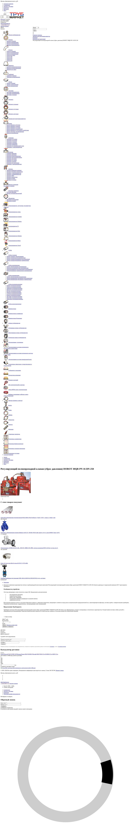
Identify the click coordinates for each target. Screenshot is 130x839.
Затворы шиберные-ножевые (14, 170)
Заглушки (10, 90)
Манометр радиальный (12, 199)
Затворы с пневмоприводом (14, 174)
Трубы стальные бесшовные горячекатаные (18, 260)
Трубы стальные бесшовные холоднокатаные (18, 259)
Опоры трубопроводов (14, 323)
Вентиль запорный (13, 184)
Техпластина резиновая (14, 375)
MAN (38, 654)
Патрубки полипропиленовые (14, 297)
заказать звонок (5, 26)
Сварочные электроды (14, 434)
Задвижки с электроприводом (14, 147)
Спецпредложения (8, 3)
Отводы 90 (9, 56)
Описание (6, 582)
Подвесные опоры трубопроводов (17, 337)
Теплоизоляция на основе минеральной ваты (20, 359)
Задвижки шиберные (12, 144)
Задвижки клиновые (12, 143)
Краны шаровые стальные (13, 126)
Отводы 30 (9, 60)
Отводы (10, 50)
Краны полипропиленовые (14, 295)
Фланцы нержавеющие (12, 42)
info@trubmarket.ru (5, 23)
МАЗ (26, 654)
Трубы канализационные (14, 304)
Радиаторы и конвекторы (14, 439)
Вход (5, 10)
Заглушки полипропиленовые (14, 296)
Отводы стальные (11, 51)
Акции (5, 457)
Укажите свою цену (6, 640)
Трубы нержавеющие (13, 275)
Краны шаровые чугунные (13, 127)
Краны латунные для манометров (15, 131)
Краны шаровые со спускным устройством (18, 130)
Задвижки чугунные (12, 139)
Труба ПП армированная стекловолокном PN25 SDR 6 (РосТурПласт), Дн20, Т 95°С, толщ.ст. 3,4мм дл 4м (28, 517)
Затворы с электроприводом (14, 173)
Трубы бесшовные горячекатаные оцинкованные (19, 270)
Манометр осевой (11, 201)
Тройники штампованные (13, 77)
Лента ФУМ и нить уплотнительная (17, 389)
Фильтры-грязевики (13, 190)
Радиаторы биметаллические (15, 443)
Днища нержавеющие (12, 86)
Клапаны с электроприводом (14, 164)
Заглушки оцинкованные (13, 93)
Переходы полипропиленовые (14, 289)
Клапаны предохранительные (14, 157)
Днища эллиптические (12, 84)
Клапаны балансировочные (14, 156)
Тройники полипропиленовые (14, 288)
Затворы (10, 169)
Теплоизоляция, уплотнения (15, 342)
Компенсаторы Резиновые (15, 318)
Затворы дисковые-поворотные (15, 171)
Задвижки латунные (12, 140)
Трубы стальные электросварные (15, 256)
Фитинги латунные (13, 114)
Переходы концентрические (14, 66)
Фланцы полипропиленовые (14, 292)
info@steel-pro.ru (5, 682)
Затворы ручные (11, 178)
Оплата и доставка (8, 6)
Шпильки (10, 429)
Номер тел (4, 704)
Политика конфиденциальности (12, 694)
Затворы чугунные (11, 179)
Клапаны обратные (11, 153)
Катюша (19, 654)
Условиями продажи (62, 646)
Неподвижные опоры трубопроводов (18, 332)
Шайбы (10, 415)
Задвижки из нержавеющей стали (15, 146)
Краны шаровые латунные (13, 125)
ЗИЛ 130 (14, 654)
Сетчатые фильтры (11, 192)
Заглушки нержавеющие (13, 92)
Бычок (23, 654)
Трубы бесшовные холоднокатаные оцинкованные (20, 269)
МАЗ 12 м (42, 654)
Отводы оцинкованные (13, 52)
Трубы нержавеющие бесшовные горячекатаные (19, 279)
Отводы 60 (9, 58)
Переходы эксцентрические (14, 68)
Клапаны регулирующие (13, 162)
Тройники (11, 74)
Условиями (52, 646)
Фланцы (10, 39)
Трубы (10, 250)
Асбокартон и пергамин (14, 370)
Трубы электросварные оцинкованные (16, 266)
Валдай (6, 654)
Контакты (6, 9)
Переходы (11, 65)
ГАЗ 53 (10, 654)
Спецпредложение (8, 454)
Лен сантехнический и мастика (16, 384)
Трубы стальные (12, 255)
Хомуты (10, 424)
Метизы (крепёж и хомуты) (15, 400)
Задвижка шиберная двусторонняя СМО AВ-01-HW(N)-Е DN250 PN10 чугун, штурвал (23, 578)
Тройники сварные (11, 75)
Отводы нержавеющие (12, 54)
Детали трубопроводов (14, 35)
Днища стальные (11, 83)
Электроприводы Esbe (14, 231)
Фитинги (10, 99)
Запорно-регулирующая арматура (17, 118)
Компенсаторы (12, 308)
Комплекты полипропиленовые (15, 299)
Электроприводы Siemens (15, 236)
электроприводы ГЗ (13, 226)
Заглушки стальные (12, 94)
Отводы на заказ (11, 55)
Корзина (3, 19)
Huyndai (34, 654)
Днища (10, 81)
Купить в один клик (12, 625)
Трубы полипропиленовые (15, 284)
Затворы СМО (10, 175)
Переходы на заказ (11, 69)
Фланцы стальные (11, 41)
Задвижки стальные (12, 141)
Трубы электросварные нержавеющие (16, 276)
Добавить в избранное (8, 626)
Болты (10, 405)
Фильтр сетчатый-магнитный (14, 193)
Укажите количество (6, 639)
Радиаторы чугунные (13, 453)
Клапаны (10, 152)
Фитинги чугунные (13, 109)
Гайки (10, 410)
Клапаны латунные (12, 158)
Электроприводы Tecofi (14, 245)
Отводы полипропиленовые (14, 287)
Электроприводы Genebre (15, 216)
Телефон (3, 642)
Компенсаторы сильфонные (15, 313)
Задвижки (11, 137)
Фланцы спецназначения (13, 45)
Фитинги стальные (13, 104)
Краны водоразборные (12, 133)
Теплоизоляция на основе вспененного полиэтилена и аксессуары (16, 348)
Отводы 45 (9, 59)
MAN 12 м (55, 654)
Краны (10, 123)
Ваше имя (4, 703)
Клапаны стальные (11, 161)
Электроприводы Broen (14, 240)
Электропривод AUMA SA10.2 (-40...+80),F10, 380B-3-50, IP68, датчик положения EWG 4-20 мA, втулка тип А (29, 548)
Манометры (11, 198)
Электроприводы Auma (14, 212)
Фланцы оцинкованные (13, 43)
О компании (7, 5)
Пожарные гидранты (9, 186)
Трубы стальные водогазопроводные (16, 257)
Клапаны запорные (11, 154)
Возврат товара (60, 670)
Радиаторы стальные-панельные (16, 448)
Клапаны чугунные (12, 160)
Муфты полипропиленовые (14, 285)
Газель (2, 654)
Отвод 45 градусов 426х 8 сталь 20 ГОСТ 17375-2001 (14, 563)
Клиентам (6, 7)
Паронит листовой (13, 380)
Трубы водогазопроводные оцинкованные (17, 268)
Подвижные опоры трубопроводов (17, 328)
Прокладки (11, 419)
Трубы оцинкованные (14, 265)
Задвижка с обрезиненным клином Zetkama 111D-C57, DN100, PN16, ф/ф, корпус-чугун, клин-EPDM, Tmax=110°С (30, 532)
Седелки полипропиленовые (14, 293)
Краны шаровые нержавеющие (15, 129)
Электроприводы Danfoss (15, 221)
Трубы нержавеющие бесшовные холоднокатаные (19, 278)
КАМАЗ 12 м (48, 654)
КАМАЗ (30, 654)
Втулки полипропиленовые (14, 291)
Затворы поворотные (12, 177)
